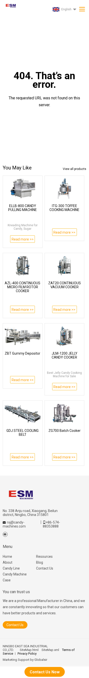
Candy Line (11, 568)
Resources (44, 556)
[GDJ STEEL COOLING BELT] (22, 413)
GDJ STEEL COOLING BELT (22, 433)
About (7, 562)
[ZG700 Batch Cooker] (64, 413)
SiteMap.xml (50, 650)
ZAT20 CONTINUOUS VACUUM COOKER (64, 285)
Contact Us (44, 568)
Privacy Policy (27, 653)
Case (7, 580)
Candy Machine (15, 574)
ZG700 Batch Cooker (64, 431)
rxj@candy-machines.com (14, 524)
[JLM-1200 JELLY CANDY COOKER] (64, 336)
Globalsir (40, 660)
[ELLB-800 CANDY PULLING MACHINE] (22, 188)
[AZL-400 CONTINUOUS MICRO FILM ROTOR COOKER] (22, 266)
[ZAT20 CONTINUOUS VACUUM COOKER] (64, 266)
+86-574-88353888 (51, 524)
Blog (39, 562)
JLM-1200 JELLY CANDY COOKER (64, 355)
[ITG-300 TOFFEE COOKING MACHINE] (64, 188)
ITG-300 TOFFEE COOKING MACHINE (64, 208)
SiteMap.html (29, 650)
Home (7, 556)
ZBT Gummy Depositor (22, 353)
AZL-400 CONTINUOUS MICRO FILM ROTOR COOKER (22, 287)
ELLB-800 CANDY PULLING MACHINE (22, 208)
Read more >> (23, 239)
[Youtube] (5, 534)
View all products (74, 169)
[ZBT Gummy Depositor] (22, 336)
